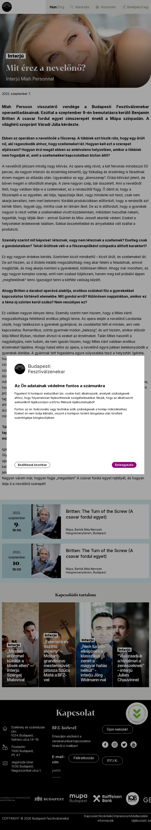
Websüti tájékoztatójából (77, 402)
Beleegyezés (124, 464)
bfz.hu (56, 402)
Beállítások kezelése (32, 464)
